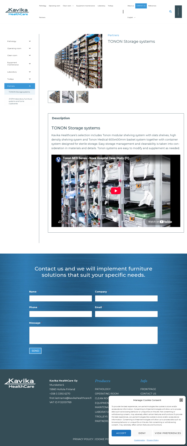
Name (33, 291)
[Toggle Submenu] (30, 41)
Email (99, 307)
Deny (142, 433)
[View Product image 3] (82, 97)
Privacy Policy (153, 440)
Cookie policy (139, 440)
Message (35, 323)
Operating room (54, 6)
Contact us (141, 6)
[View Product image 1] (54, 97)
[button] (181, 400)
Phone (34, 307)
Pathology (42, 6)
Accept (121, 433)
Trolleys (110, 6)
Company (102, 291)
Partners (42, 17)
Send (35, 350)
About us (131, 6)
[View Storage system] (68, 97)
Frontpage (148, 389)
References (152, 6)
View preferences (168, 433)
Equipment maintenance (85, 6)
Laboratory (101, 6)
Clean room (67, 6)
